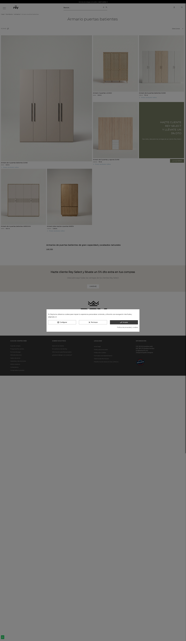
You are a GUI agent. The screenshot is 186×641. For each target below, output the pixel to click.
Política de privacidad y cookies (127, 327)
